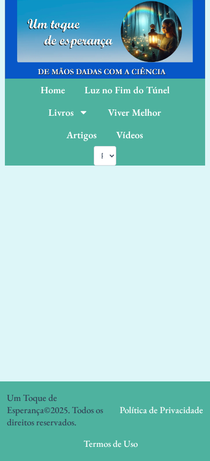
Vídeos (129, 134)
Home (53, 90)
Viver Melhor (134, 112)
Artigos (81, 134)
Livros (61, 112)
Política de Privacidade (161, 410)
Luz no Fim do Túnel (126, 90)
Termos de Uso (111, 444)
